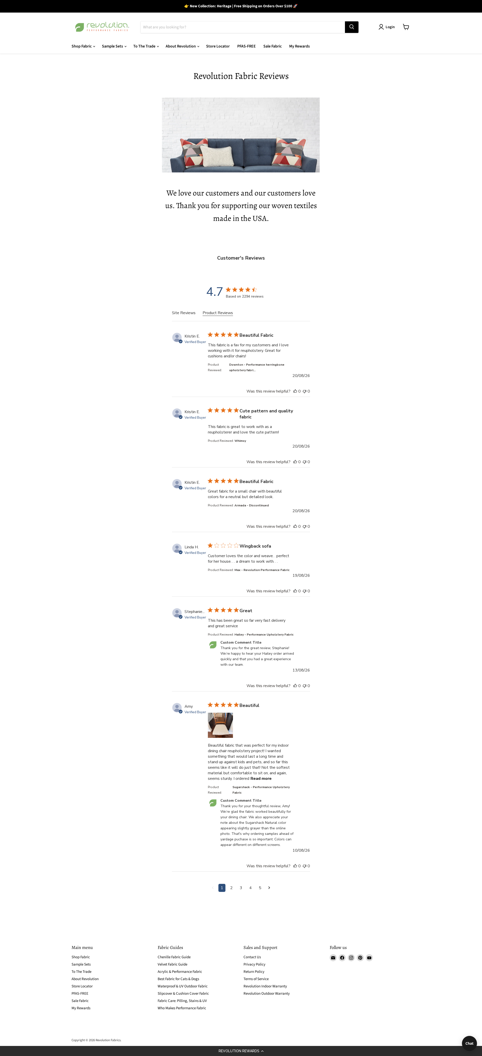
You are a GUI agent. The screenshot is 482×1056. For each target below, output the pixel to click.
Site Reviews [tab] (184, 313)
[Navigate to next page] (269, 888)
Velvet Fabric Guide (172, 964)
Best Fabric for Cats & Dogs (178, 979)
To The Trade (144, 46)
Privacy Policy (254, 964)
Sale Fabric (272, 46)
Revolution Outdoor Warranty (267, 993)
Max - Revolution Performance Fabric (261, 570)
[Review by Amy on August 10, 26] (220, 725)
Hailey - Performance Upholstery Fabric (263, 635)
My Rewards (299, 46)
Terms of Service (256, 979)
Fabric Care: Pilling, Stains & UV (182, 1000)
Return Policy (254, 971)
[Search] (351, 27)
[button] (241, 1051)
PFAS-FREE (246, 46)
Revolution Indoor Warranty (265, 986)
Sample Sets (113, 46)
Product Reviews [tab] (218, 313)
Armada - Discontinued (251, 505)
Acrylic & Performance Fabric (180, 971)
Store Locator (218, 46)
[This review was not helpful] (304, 391)
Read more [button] (261, 778)
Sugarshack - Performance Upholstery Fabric (261, 790)
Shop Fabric (82, 46)
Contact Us (252, 957)
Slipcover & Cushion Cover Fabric (183, 993)
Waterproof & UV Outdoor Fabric (183, 986)
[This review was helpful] (295, 391)
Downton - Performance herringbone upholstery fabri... (256, 367)
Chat (469, 1043)
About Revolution (181, 46)
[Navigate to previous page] (213, 888)
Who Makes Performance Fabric (182, 1008)
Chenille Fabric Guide (174, 957)
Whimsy (240, 441)
